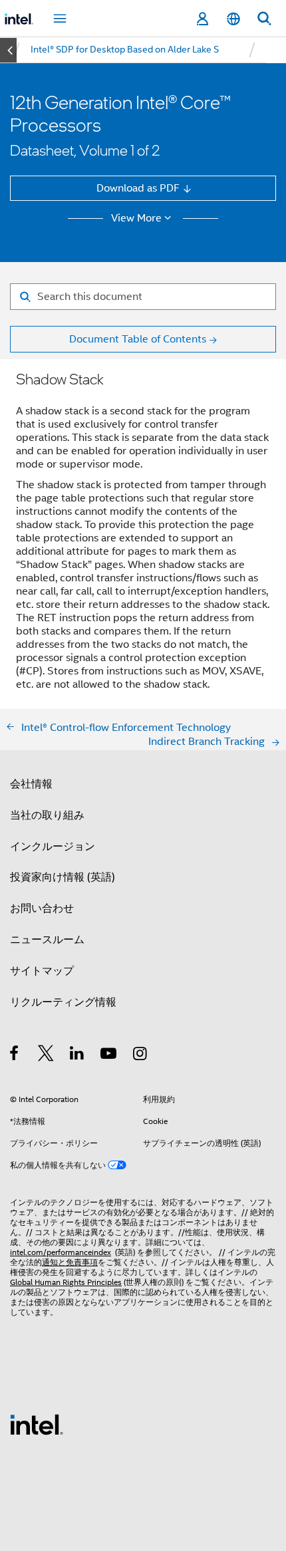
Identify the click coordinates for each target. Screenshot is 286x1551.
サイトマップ (42, 971)
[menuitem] (124, 50)
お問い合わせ (42, 908)
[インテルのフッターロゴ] (36, 1424)
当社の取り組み (47, 815)
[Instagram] (140, 1055)
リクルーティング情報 (63, 1002)
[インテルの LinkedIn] (77, 1055)
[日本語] (232, 19)
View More (136, 218)
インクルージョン (52, 846)
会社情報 (31, 784)
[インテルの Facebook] (15, 1055)
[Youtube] (109, 1055)
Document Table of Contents (137, 339)
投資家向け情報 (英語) (62, 877)
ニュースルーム (47, 939)
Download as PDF (138, 188)
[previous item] (8, 50)
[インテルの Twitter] (46, 1055)
